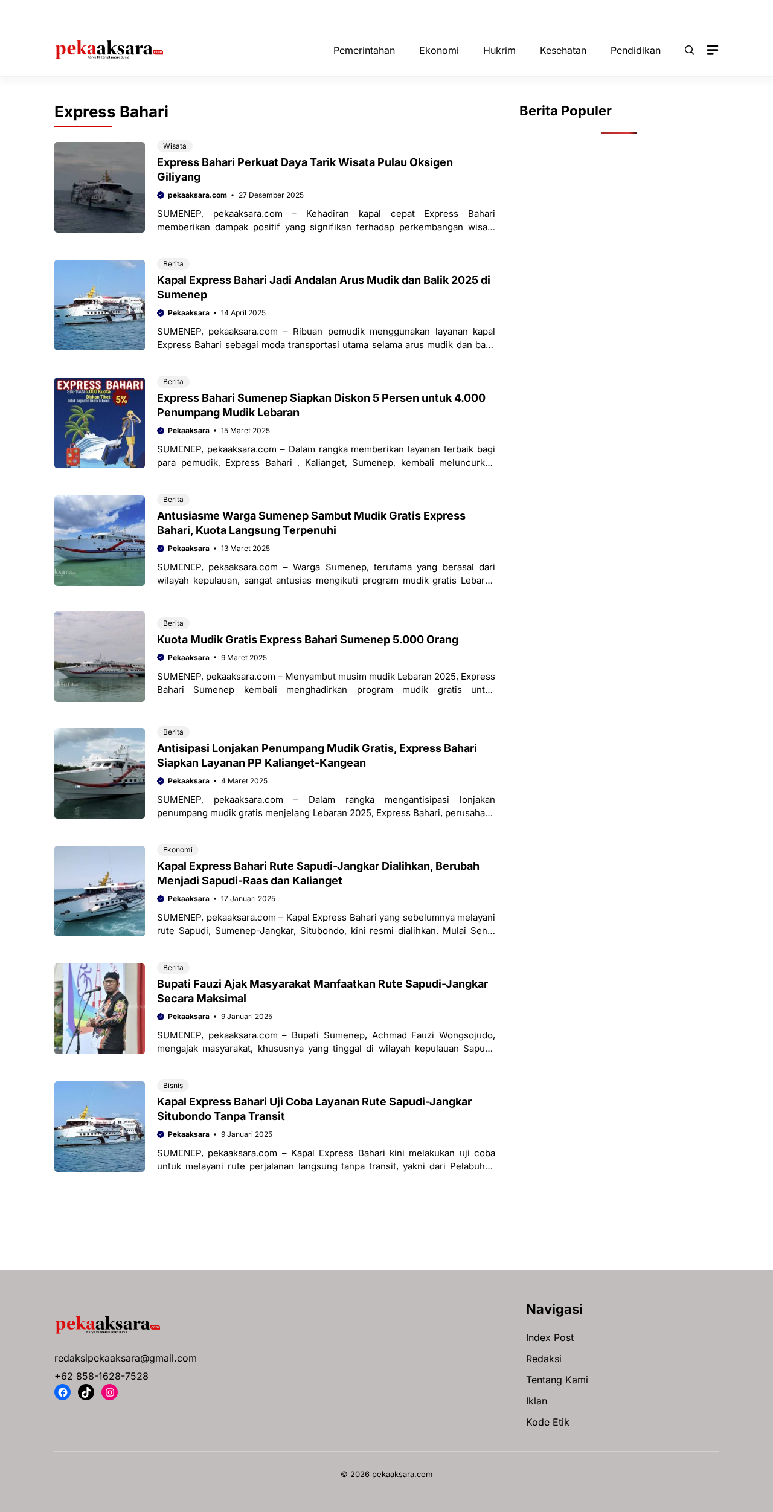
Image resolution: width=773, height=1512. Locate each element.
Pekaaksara (189, 312)
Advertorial (119, 12)
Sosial (683, 12)
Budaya (224, 12)
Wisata (175, 145)
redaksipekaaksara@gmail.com (125, 1358)
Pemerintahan (557, 12)
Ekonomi (278, 12)
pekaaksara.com (197, 194)
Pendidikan (628, 12)
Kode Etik (547, 1422)
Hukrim (331, 12)
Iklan (536, 1401)
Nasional (448, 12)
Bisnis (175, 12)
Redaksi (544, 1359)
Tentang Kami (557, 1380)
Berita (173, 263)
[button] (689, 50)
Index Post (550, 1337)
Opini (498, 12)
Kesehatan (388, 12)
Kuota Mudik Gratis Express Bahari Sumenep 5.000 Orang (307, 639)
